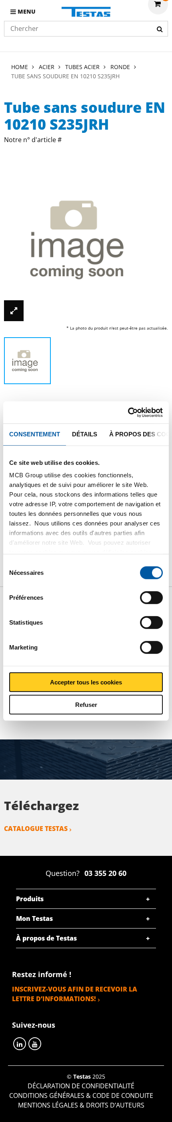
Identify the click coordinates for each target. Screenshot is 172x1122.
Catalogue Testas (36, 828)
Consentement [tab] (34, 434)
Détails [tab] (84, 434)
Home (19, 67)
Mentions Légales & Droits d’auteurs (81, 1105)
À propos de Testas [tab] (46, 938)
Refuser (86, 704)
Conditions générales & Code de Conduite (81, 1095)
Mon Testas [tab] (34, 918)
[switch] (151, 597)
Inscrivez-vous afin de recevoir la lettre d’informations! (74, 994)
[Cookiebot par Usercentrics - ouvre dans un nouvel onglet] (128, 412)
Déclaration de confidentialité (81, 1085)
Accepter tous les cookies (86, 681)
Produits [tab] (30, 898)
